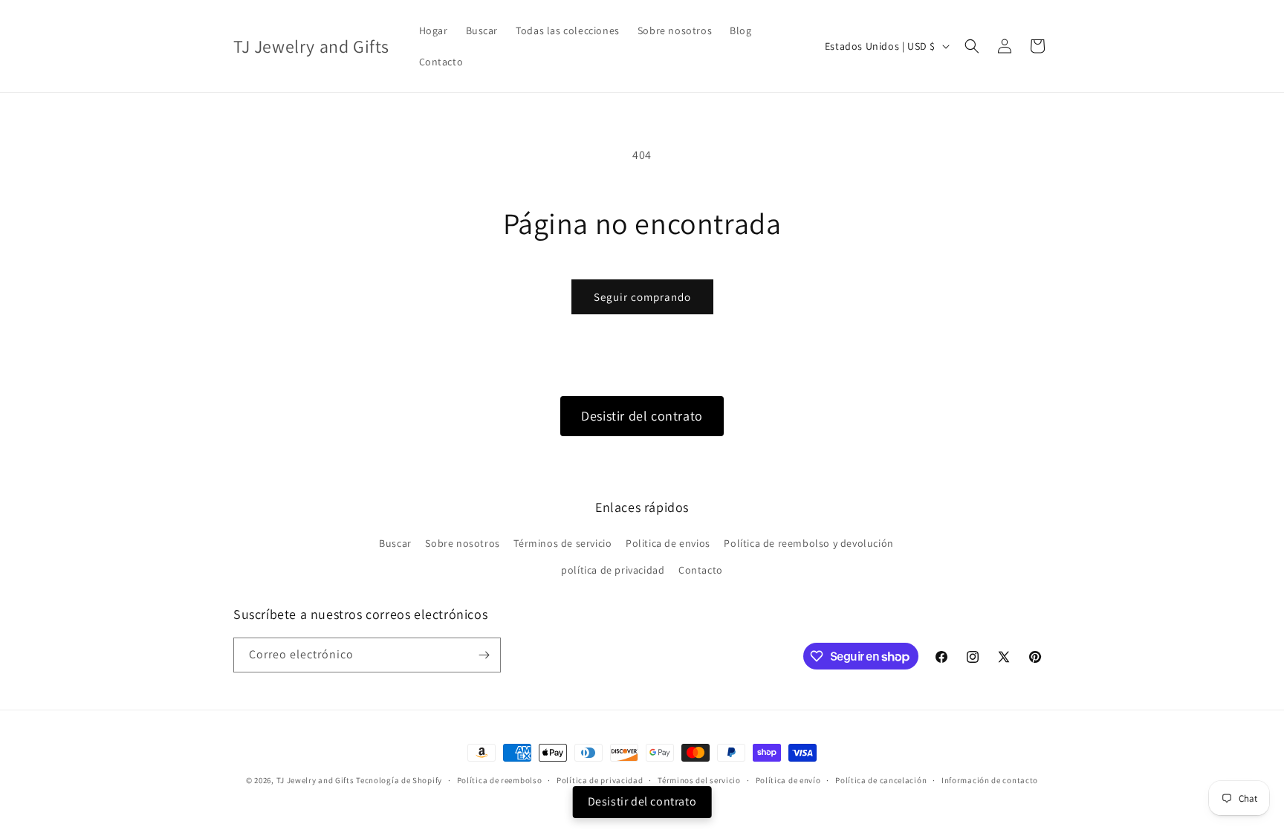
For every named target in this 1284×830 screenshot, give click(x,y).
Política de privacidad (600, 780)
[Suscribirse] (483, 655)
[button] (972, 46)
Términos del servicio (699, 780)
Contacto (700, 570)
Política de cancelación (881, 780)
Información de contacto (989, 780)
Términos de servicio (562, 543)
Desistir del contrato (642, 415)
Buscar (395, 543)
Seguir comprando (642, 297)
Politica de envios (668, 543)
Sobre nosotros (462, 543)
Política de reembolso (499, 780)
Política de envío (788, 780)
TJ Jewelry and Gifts (315, 780)
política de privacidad (612, 570)
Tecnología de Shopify (399, 780)
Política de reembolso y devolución (808, 543)
